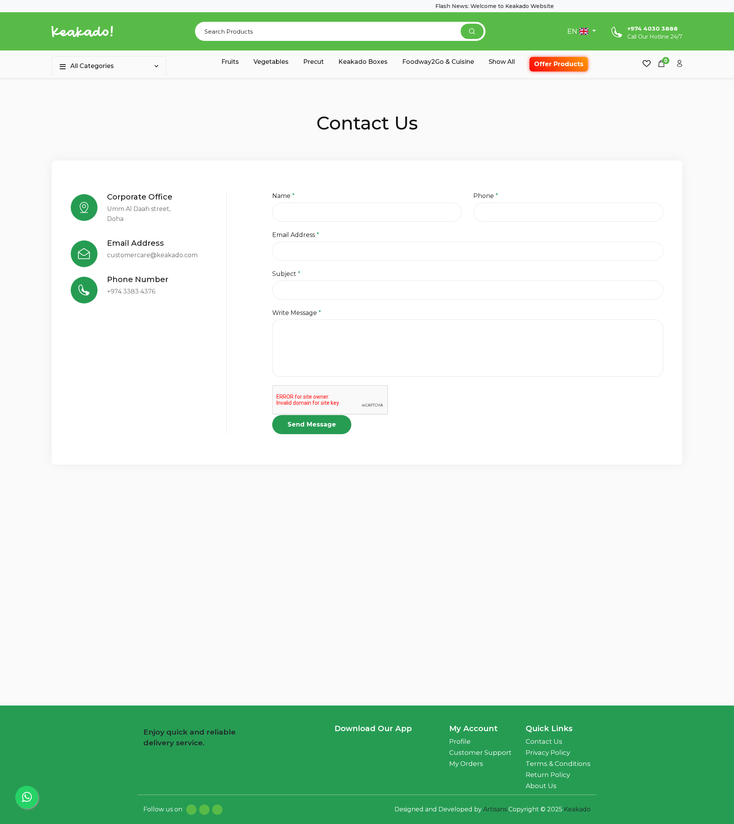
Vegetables (271, 61)
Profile (460, 741)
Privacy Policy (548, 752)
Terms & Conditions (558, 763)
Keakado (577, 809)
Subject (286, 273)
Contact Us (544, 741)
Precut (313, 61)
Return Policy (548, 775)
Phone (485, 196)
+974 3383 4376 (131, 291)
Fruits (230, 61)
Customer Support (480, 752)
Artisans (495, 809)
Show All (502, 61)
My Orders (466, 763)
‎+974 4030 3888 (652, 28)
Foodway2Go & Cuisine (438, 61)
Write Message (296, 312)
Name (283, 196)
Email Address (295, 234)
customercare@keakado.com (152, 255)
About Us (541, 786)
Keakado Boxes (363, 61)
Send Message (311, 424)
